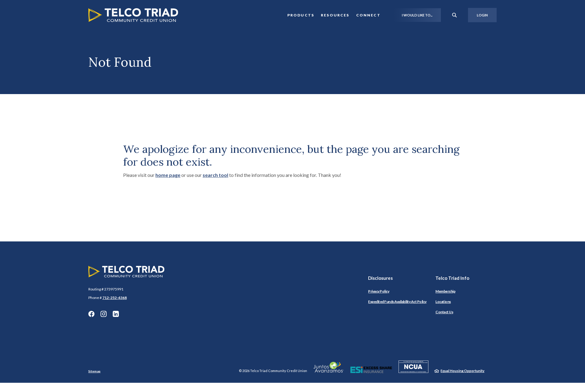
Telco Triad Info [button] (452, 278)
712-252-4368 (114, 297)
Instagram (104, 314)
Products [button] (300, 15)
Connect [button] (368, 15)
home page (167, 175)
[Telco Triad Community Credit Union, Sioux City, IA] (133, 15)
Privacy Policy (378, 291)
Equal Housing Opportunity (462, 371)
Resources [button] (335, 15)
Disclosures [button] (380, 278)
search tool (215, 175)
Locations (443, 301)
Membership (445, 291)
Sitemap (94, 371)
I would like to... (417, 15)
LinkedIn (116, 314)
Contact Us (444, 312)
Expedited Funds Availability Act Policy (397, 301)
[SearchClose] (454, 15)
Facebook (91, 314)
